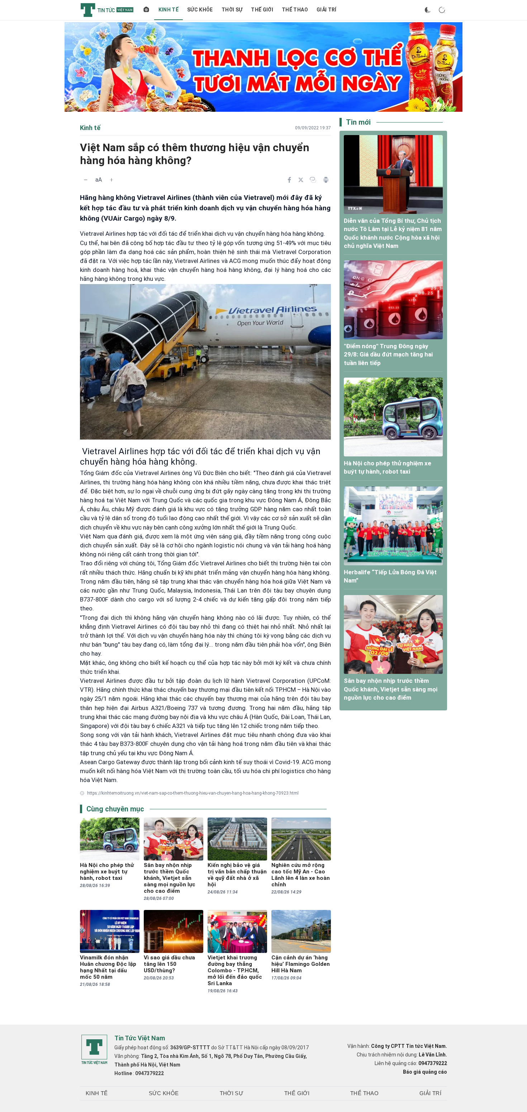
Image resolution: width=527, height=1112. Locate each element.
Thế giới (262, 10)
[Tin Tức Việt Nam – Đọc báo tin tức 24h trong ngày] (107, 10)
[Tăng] (111, 180)
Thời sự (232, 10)
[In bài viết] (326, 180)
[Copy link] (313, 180)
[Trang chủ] (146, 10)
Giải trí (327, 10)
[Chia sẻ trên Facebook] (289, 180)
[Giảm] (85, 180)
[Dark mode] (428, 10)
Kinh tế (168, 10)
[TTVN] (94, 1049)
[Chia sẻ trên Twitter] (300, 180)
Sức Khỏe (200, 10)
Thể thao (295, 10)
